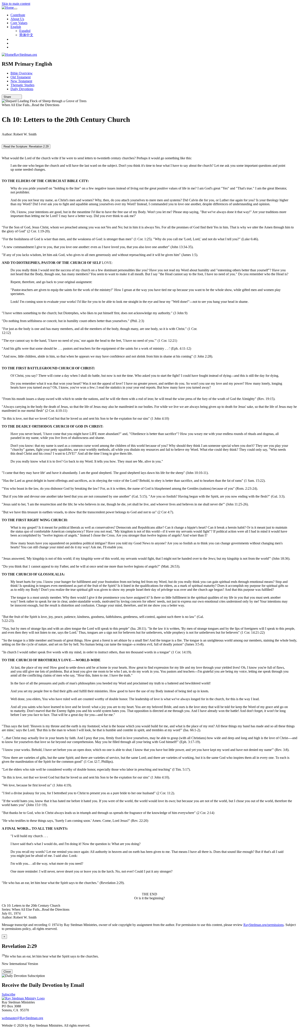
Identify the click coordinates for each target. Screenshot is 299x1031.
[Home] (8, 8)
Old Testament (21, 77)
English (16, 27)
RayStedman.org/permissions (263, 925)
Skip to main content (16, 3)
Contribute (18, 15)
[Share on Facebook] (19, 96)
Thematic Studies (22, 85)
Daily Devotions (22, 89)
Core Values (19, 23)
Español (24, 31)
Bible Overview (22, 73)
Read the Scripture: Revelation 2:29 (26, 146)
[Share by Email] (13, 96)
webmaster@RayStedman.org (22, 1018)
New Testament (21, 81)
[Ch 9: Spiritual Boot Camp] (3, 109)
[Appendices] (3, 130)
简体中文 (26, 35)
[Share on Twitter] (16, 96)
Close (7, 971)
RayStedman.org (25, 54)
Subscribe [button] (8, 994)
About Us (17, 19)
